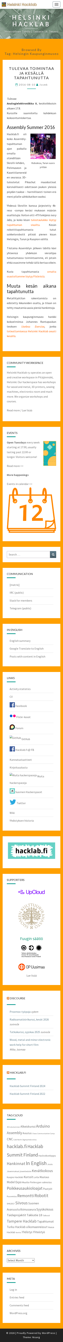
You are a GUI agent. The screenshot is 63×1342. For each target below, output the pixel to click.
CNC (10, 1139)
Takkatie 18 (34, 1215)
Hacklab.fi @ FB (24, 750)
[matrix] (15, 585)
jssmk (43, 84)
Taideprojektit (16, 1215)
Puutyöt (47, 1188)
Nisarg (36, 1337)
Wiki (12, 813)
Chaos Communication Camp (43, 1133)
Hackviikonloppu (47, 1155)
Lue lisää (27, 410)
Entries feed (17, 1297)
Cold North (17, 1140)
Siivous (21, 1202)
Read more (13, 410)
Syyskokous (44, 1209)
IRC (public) (17, 592)
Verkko (18, 1232)
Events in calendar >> (19, 484)
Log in (13, 1289)
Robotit (41, 1195)
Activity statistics (20, 689)
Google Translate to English (27, 648)
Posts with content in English (27, 656)
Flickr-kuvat (23, 717)
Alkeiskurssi (28, 1126)
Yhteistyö (39, 1232)
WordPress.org (18, 1313)
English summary (20, 641)
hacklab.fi (18, 1072)
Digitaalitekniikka (29, 1140)
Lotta (36, 1177)
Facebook (21, 706)
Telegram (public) (20, 608)
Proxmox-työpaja (20, 1011)
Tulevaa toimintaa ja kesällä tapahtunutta (31, 73)
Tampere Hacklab (22, 1221)
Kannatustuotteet (21, 759)
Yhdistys (27, 1232)
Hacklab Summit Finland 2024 (27, 1086)
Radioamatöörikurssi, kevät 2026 (29, 1019)
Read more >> (15, 466)
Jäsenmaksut (13, 1171)
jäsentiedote (25, 1171)
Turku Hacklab (16, 1227)
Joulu (50, 1164)
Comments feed (19, 1305)
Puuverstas (12, 1196)
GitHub (25, 739)
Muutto (25, 1182)
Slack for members (21, 600)
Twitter (21, 803)
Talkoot (46, 1215)
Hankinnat (16, 1163)
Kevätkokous (42, 1170)
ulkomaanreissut (36, 1227)
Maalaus (44, 1177)
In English (36, 1163)
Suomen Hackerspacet (28, 792)
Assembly (14, 1132)
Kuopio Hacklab (15, 1177)
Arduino (43, 1126)
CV (11, 696)
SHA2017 (11, 1203)
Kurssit (28, 1177)
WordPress (48, 1333)
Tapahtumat (45, 1221)
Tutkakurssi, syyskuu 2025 (25, 1032)
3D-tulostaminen (13, 1127)
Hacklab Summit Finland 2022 (27, 1093)
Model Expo (14, 1182)
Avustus (27, 1133)
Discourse (17, 998)
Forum (19, 728)
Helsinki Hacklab (18, 4)
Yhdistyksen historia (22, 820)
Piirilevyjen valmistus (41, 1182)
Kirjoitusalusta (18, 767)
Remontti (25, 1195)
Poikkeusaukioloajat (25, 1188)
